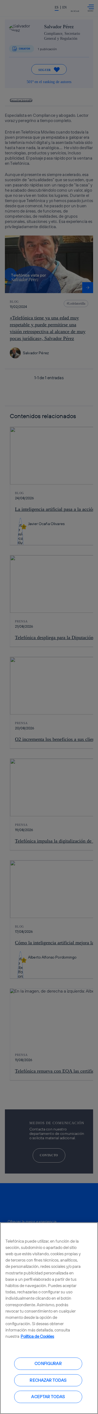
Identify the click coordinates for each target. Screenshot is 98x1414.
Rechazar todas (48, 1380)
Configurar (48, 1363)
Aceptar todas (48, 1396)
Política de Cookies (37, 1336)
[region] (49, 1318)
